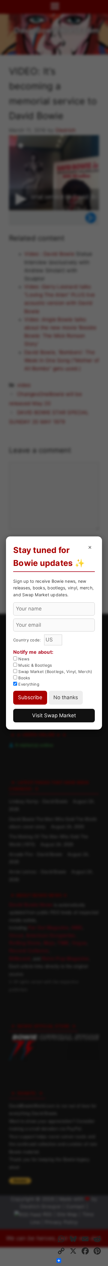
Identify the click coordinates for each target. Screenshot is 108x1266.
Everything (28, 684)
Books (23, 677)
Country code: (27, 640)
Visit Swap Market (54, 715)
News (23, 658)
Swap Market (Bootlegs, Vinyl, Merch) (54, 671)
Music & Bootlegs (34, 665)
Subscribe (30, 697)
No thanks (65, 697)
